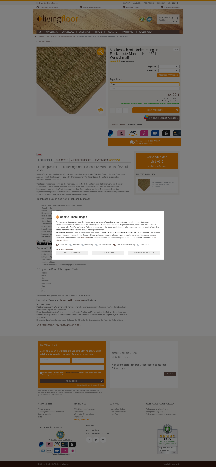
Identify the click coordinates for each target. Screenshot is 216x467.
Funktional (145, 245)
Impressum (85, 238)
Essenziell (64, 245)
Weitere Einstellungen (64, 249)
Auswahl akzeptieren (144, 253)
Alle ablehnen (108, 253)
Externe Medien (105, 245)
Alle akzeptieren (72, 253)
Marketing (89, 245)
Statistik (76, 245)
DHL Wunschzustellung (126, 245)
